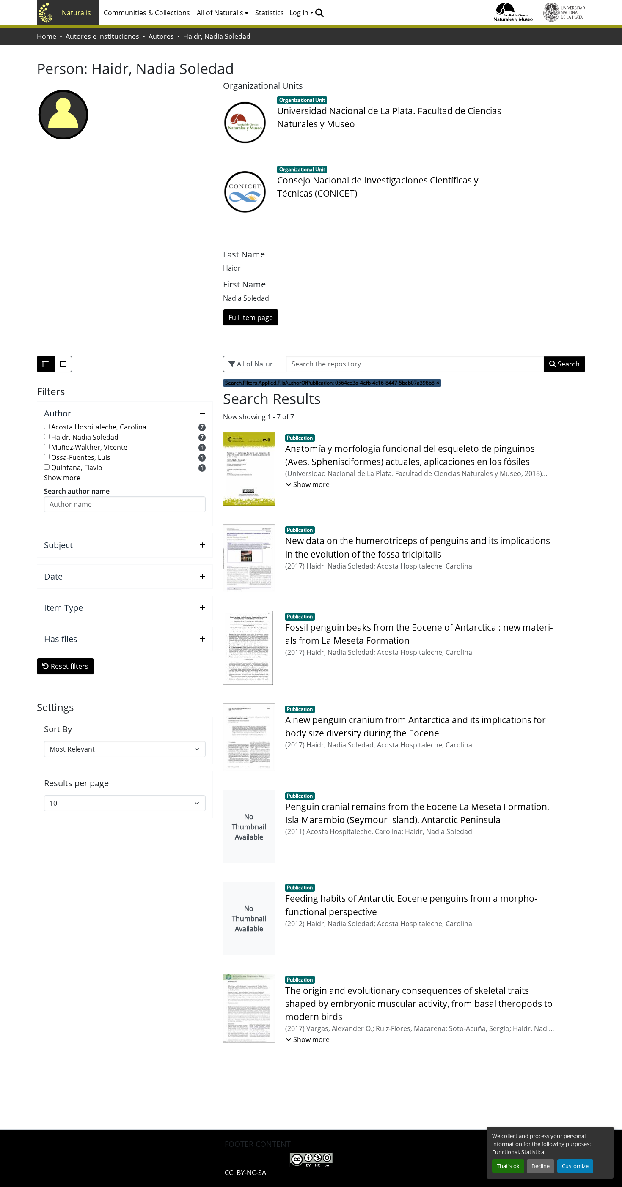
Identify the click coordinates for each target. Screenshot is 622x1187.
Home (46, 36)
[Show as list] (46, 364)
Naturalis (76, 12)
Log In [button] (299, 12)
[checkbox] (47, 426)
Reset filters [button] (68, 666)
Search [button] (568, 364)
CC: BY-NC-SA (245, 1172)
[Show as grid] (63, 364)
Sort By (58, 729)
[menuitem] (222, 12)
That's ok (508, 1166)
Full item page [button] (250, 317)
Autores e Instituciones (102, 36)
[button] (319, 13)
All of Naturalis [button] (220, 12)
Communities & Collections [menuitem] (147, 12)
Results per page (76, 783)
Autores (161, 36)
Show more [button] (62, 477)
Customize (575, 1166)
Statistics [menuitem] (269, 12)
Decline (540, 1166)
